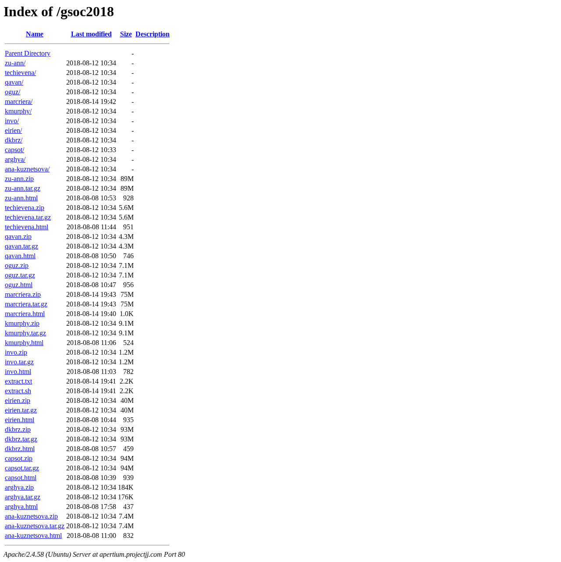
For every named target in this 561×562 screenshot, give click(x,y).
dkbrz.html (20, 448)
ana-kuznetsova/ (27, 169)
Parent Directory (27, 53)
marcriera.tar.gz (26, 304)
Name (34, 34)
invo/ (12, 120)
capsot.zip (18, 458)
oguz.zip (16, 265)
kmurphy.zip (22, 323)
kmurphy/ (18, 111)
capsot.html (20, 477)
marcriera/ (18, 101)
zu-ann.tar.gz (22, 188)
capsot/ (14, 149)
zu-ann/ (15, 63)
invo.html (18, 371)
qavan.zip (18, 236)
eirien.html (19, 419)
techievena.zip (24, 207)
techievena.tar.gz (28, 217)
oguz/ (12, 92)
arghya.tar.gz (22, 497)
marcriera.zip (23, 294)
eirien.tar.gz (21, 410)
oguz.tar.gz (20, 275)
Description (152, 34)
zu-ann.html (21, 198)
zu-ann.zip (19, 178)
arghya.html (21, 506)
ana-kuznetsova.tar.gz (34, 526)
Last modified (91, 34)
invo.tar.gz (19, 362)
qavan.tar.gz (21, 246)
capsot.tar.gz (22, 468)
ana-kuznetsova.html (33, 535)
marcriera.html (25, 313)
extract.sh (18, 391)
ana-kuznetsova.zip (31, 516)
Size (126, 34)
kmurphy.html (24, 342)
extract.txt (18, 381)
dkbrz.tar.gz (21, 439)
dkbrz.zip (18, 429)
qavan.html (20, 256)
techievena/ (20, 72)
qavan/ (14, 82)
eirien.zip (17, 400)
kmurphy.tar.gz (25, 333)
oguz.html (18, 284)
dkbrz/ (13, 140)
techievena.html (26, 227)
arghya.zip (19, 487)
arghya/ (15, 159)
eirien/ (13, 130)
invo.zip (16, 352)
